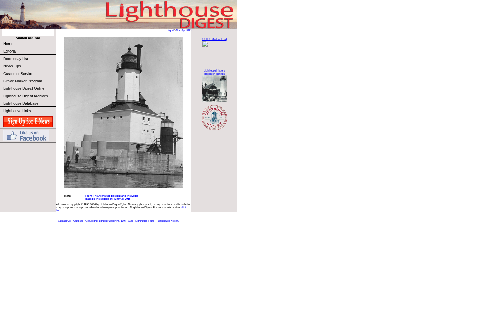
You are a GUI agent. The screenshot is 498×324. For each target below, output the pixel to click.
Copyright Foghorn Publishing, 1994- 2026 (109, 220)
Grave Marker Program (22, 81)
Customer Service (18, 74)
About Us (78, 220)
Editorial (9, 51)
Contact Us (64, 220)
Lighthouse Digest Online (23, 88)
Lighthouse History (168, 220)
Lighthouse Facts (144, 220)
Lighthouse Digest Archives (25, 96)
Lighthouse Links (17, 111)
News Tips (12, 66)
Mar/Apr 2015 (183, 30)
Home (8, 44)
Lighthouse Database (20, 103)
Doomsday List (15, 59)
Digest (170, 30)
